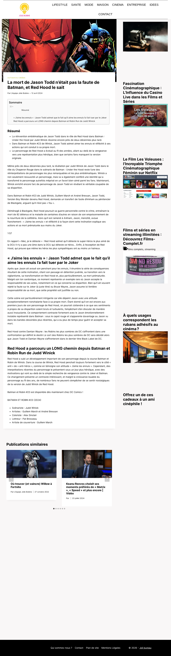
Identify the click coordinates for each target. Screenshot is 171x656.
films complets (135, 249)
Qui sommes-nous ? (61, 648)
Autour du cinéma (16, 78)
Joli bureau (145, 648)
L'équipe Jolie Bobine (20, 93)
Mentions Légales (110, 648)
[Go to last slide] (11, 478)
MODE (89, 4)
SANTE (76, 4)
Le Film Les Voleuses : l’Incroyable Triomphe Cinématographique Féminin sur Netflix (143, 166)
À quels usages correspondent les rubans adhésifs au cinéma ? (140, 322)
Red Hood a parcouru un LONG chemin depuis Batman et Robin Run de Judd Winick (54, 121)
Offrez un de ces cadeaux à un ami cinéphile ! (139, 399)
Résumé (25, 110)
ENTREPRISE (136, 4)
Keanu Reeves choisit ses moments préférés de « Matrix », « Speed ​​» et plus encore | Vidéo (85, 488)
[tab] (54, 508)
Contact (79, 648)
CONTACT (105, 14)
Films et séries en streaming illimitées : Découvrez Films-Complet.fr (142, 237)
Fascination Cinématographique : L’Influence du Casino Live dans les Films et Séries (142, 92)
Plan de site (92, 648)
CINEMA (118, 4)
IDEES (154, 4)
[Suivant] (107, 478)
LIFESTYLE (60, 4)
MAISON (103, 4)
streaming (150, 249)
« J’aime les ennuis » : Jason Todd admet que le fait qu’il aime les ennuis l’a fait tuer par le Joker (60, 117)
